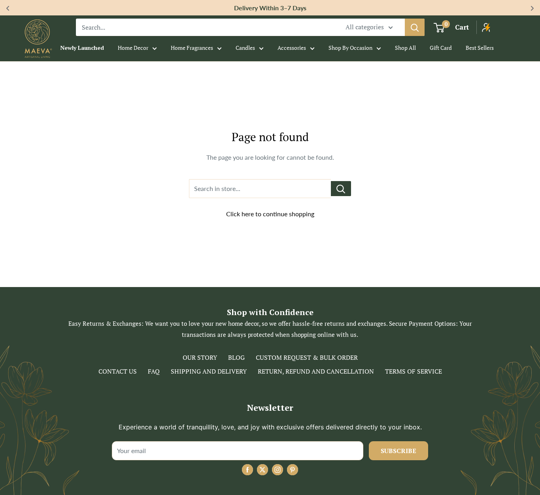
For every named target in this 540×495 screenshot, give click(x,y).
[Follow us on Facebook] (247, 469)
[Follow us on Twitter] (262, 469)
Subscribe (398, 450)
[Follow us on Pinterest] (292, 469)
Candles (245, 47)
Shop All (405, 47)
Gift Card (441, 47)
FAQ (154, 371)
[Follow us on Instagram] (277, 469)
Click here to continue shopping (270, 213)
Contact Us (117, 371)
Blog (236, 357)
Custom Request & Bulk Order (307, 357)
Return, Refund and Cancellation (316, 371)
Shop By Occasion (350, 47)
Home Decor (133, 47)
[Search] (415, 27)
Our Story (200, 357)
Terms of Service (413, 371)
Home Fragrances (192, 47)
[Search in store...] (341, 188)
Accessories (292, 47)
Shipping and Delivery (209, 371)
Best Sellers (480, 47)
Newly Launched (82, 47)
